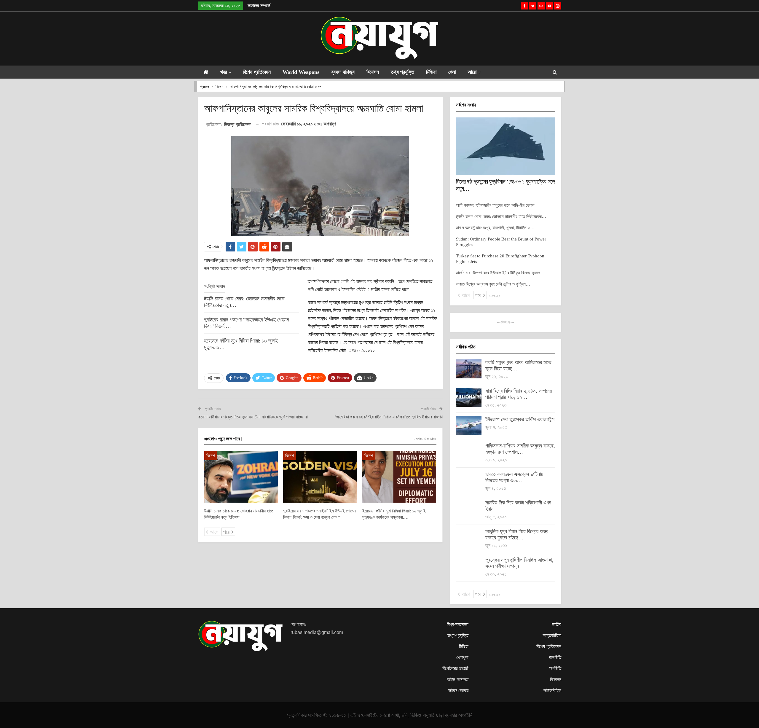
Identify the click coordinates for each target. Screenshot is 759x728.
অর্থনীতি (555, 668)
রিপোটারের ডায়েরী (455, 668)
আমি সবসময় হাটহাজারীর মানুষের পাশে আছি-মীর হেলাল (495, 205)
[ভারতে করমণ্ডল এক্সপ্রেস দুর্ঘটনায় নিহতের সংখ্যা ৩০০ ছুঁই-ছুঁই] (468, 480)
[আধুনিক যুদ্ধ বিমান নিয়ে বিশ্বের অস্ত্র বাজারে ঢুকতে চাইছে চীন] (468, 537)
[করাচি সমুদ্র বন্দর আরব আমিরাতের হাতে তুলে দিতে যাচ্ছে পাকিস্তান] (468, 368)
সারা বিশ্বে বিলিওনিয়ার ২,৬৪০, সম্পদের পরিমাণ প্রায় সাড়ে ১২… (518, 394)
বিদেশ (210, 455)
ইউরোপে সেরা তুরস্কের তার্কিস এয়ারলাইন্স (519, 419)
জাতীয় (556, 624)
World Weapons (301, 72)
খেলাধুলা (462, 657)
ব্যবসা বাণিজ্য (343, 72)
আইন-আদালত (457, 679)
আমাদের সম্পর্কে (259, 5)
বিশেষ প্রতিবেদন (257, 72)
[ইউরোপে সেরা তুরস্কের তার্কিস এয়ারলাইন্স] (468, 425)
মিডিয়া (431, 72)
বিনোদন (372, 72)
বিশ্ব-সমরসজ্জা (457, 624)
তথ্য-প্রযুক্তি (457, 635)
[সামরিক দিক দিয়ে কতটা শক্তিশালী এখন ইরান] (468, 509)
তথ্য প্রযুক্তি (402, 72)
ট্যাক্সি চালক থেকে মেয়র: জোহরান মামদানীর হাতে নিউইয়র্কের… (501, 216)
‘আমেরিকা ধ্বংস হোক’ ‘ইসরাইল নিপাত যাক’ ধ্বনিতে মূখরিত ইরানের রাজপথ (388, 417)
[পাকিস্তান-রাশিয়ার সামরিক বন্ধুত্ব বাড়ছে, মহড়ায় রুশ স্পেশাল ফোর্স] (468, 452)
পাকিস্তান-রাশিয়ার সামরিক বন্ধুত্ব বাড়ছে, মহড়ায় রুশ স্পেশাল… (520, 449)
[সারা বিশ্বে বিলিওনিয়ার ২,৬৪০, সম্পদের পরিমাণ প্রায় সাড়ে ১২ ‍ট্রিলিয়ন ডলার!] (468, 397)
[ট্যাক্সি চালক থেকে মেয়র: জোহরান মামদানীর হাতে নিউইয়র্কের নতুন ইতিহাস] (241, 477)
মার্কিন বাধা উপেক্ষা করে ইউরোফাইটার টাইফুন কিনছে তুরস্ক (498, 272)
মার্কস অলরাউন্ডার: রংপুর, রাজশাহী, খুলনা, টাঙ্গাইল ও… (495, 227)
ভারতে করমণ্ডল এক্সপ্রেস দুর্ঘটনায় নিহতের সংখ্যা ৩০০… (514, 477)
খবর (223, 72)
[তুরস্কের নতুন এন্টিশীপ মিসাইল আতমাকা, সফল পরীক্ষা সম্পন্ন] (468, 566)
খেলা (452, 72)
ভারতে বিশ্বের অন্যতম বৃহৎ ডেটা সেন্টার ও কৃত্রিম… (493, 284)
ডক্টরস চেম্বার (458, 690)
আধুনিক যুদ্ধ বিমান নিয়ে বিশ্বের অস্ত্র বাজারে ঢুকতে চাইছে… (516, 534)
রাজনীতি (555, 657)
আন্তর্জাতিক (552, 635)
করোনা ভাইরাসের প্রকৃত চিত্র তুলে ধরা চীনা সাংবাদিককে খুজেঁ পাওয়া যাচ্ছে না (253, 417)
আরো (472, 72)
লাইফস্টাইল (552, 690)
